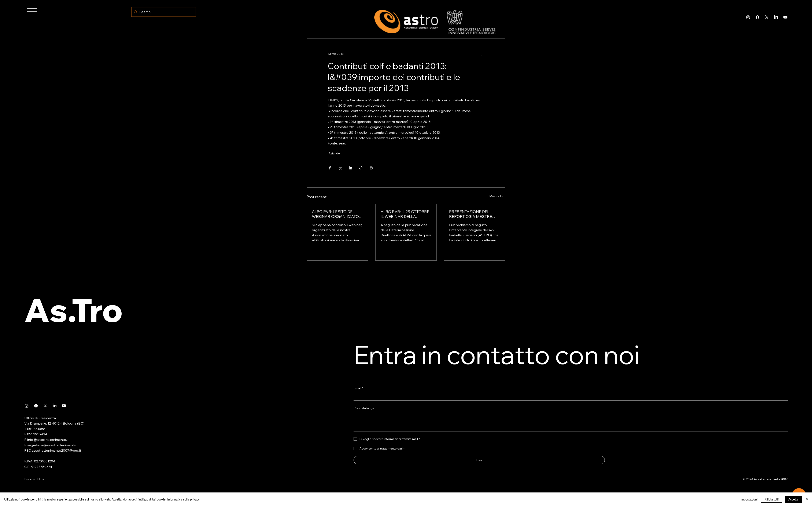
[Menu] (31, 8)
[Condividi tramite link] (361, 168)
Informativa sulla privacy (183, 499)
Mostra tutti (497, 196)
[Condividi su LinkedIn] (350, 168)
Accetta (793, 499)
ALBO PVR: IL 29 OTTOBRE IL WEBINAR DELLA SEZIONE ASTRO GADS (405, 214)
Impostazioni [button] (749, 499)
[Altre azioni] (481, 53)
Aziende (334, 153)
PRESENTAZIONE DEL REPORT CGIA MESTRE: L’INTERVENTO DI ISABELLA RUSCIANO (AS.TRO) (474, 214)
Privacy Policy (34, 479)
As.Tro (73, 310)
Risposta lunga (364, 408)
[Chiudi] (806, 499)
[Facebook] (757, 17)
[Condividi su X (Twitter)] (340, 168)
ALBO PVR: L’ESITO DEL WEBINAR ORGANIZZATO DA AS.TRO (335, 214)
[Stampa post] (371, 168)
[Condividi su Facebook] (330, 168)
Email (358, 388)
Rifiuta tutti (771, 499)
